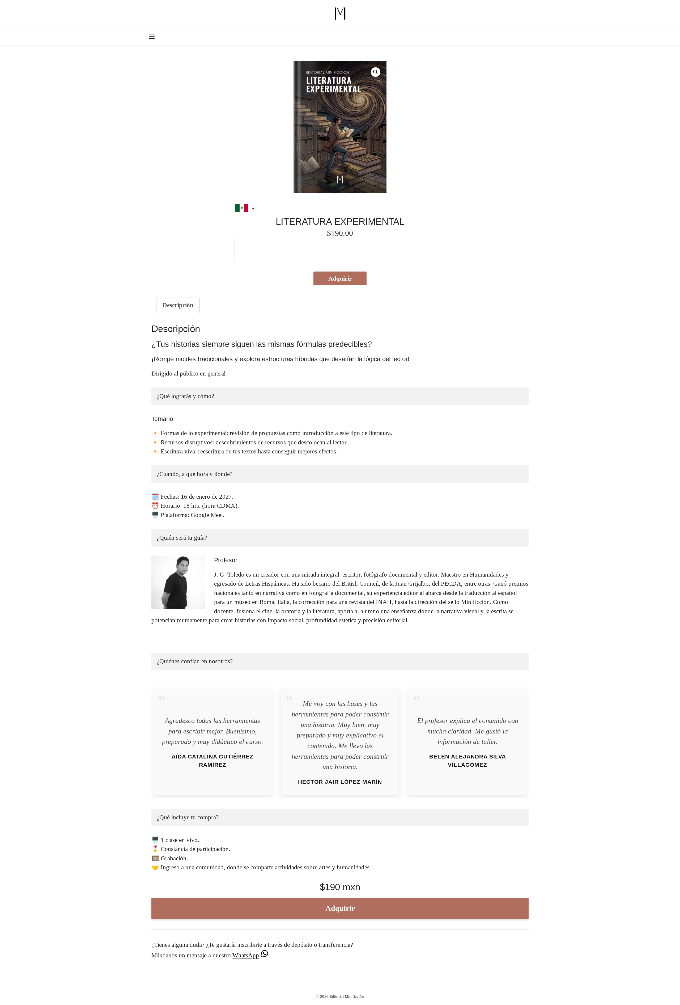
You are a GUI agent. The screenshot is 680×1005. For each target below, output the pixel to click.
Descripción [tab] (178, 305)
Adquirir (340, 278)
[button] (375, 72)
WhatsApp (245, 955)
